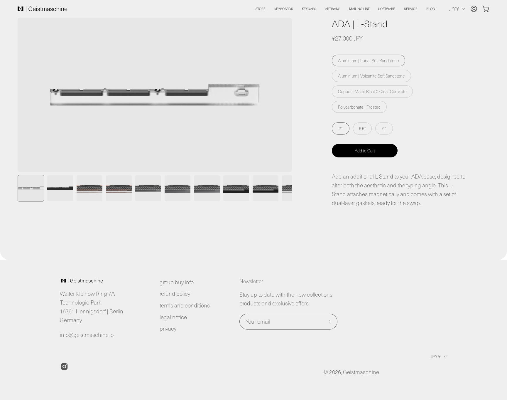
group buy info (177, 282)
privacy (168, 328)
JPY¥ (454, 8)
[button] (284, 9)
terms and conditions (185, 305)
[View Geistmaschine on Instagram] (64, 366)
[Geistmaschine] (42, 9)
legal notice (173, 317)
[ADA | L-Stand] (31, 188)
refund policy (175, 293)
